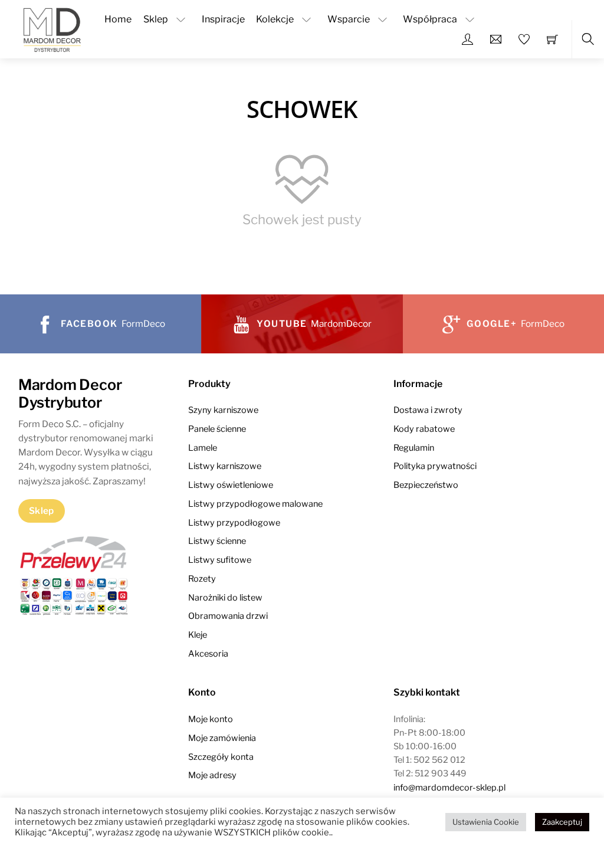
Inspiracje (223, 19)
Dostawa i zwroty (427, 410)
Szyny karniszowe (223, 410)
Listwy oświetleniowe (230, 485)
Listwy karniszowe (224, 466)
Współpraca (430, 19)
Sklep (155, 19)
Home (118, 19)
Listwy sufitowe (219, 560)
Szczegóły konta (221, 757)
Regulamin (413, 447)
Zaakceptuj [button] (562, 822)
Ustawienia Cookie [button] (485, 822)
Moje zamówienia (222, 738)
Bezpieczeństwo (425, 485)
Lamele (202, 447)
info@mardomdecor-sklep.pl (449, 787)
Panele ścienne (217, 429)
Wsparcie (348, 19)
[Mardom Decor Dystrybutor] (52, 28)
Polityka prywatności (435, 466)
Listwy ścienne (217, 541)
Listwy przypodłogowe (234, 522)
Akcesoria (208, 653)
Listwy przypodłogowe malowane (255, 504)
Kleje (197, 634)
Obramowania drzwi (228, 616)
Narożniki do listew (225, 597)
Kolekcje (275, 19)
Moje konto (210, 719)
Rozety (202, 578)
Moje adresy (212, 775)
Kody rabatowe (424, 429)
